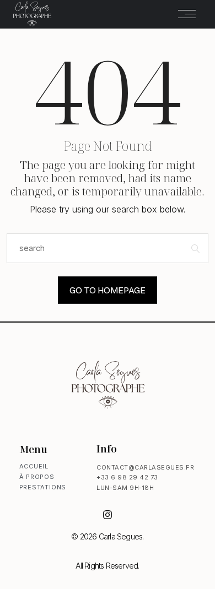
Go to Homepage (107, 290)
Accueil (34, 466)
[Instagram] (107, 515)
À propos (37, 477)
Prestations (43, 487)
